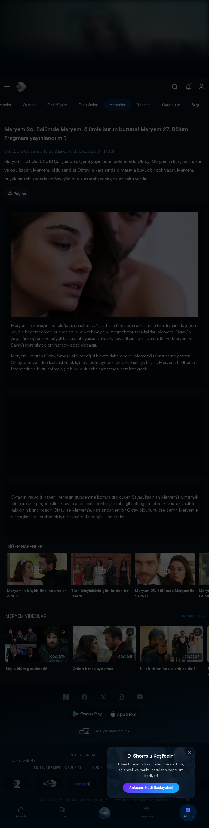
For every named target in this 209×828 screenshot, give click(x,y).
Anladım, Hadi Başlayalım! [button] (151, 787)
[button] (189, 752)
